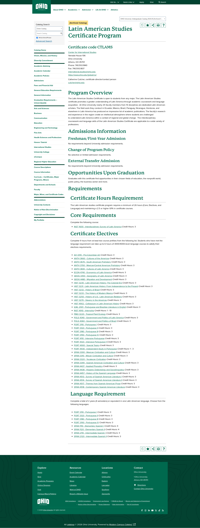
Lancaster (105, 485)
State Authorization (118, 504)
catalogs (70, 524)
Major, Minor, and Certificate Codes (48, 194)
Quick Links (128, 2)
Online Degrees (44, 485)
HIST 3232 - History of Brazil (87, 289)
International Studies (42, 147)
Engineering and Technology (45, 128)
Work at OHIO (75, 489)
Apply (141, 2)
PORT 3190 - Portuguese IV (86, 334)
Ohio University (48, 510)
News (72, 481)
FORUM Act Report (117, 501)
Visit (39, 489)
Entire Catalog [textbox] (41, 29)
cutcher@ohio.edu (76, 82)
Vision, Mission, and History (45, 55)
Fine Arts (38, 132)
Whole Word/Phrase (45, 38)
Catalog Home (40, 50)
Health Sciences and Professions (47, 137)
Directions (142, 485)
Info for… (113, 2)
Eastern (105, 481)
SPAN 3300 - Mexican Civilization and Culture (94, 352)
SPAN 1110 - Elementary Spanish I (89, 425)
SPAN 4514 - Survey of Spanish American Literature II (98, 380)
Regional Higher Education (45, 161)
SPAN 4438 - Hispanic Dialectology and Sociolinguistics (99, 369)
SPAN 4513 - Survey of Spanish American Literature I (98, 376)
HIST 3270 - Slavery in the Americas (90, 300)
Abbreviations (40, 200)
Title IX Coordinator (133, 504)
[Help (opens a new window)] (163, 25)
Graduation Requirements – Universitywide (45, 101)
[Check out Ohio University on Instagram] (145, 510)
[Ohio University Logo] (41, 9)
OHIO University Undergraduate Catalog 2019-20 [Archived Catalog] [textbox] (141, 19)
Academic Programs (46, 481)
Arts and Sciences (41, 108)
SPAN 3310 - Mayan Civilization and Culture (93, 355)
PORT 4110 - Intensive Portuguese (89, 338)
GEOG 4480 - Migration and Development (93, 279)
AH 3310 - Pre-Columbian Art (87, 254)
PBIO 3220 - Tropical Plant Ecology (90, 314)
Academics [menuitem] (72, 9)
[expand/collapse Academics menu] (79, 9)
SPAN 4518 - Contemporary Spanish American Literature (99, 387)
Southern (105, 489)
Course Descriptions (42, 167)
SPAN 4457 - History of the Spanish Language (95, 373)
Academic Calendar (42, 71)
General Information (42, 95)
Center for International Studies (82, 52)
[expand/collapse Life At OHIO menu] (107, 9)
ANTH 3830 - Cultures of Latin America (91, 268)
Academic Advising (42, 66)
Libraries (73, 485)
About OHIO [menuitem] (58, 9)
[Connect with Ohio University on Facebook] (142, 510)
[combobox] (143, 19)
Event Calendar (76, 472)
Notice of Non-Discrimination (46, 209)
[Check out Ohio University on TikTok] (159, 510)
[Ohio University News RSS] (162, 510)
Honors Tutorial (40, 142)
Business (38, 113)
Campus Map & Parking (47, 494)
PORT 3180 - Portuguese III (86, 331)
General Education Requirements (48, 90)
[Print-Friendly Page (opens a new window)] (158, 25)
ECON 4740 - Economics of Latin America (93, 272)
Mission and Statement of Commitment (138, 501)
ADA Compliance (70, 501)
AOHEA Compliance (84, 501)
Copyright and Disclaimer (44, 214)
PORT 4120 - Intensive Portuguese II (90, 341)
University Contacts (42, 204)
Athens (105, 472)
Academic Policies (41, 75)
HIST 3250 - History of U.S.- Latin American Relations (98, 296)
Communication (40, 118)
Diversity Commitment (43, 60)
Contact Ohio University (143, 488)
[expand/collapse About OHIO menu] (65, 9)
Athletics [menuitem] (114, 9)
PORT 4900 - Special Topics (86, 345)
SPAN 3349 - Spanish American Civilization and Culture (99, 362)
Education (38, 123)
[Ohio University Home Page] (43, 501)
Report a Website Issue (79, 494)
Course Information (42, 172)
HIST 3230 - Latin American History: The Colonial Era (98, 282)
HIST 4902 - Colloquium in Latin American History (96, 303)
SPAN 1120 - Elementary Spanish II (89, 429)
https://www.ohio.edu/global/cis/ (82, 74)
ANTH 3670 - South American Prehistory (92, 261)
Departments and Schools (45, 184)
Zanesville (106, 494)
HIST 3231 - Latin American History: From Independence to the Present (106, 286)
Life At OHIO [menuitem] (101, 9)
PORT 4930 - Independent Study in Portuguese (95, 348)
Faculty (37, 189)
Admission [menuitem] (86, 9)
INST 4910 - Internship (84, 310)
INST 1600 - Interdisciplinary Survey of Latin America (98, 226)
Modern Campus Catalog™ (121, 524)
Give (151, 2)
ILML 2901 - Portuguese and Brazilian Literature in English (100, 307)
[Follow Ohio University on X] (155, 510)
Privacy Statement (104, 504)
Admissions (39, 80)
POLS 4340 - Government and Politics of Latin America (99, 317)
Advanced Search (44, 41)
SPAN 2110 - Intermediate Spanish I (90, 432)
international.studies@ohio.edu (82, 71)
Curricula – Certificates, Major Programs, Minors (46, 178)
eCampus (38, 157)
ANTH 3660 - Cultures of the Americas (91, 258)
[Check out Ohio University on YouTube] (152, 510)
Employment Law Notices (101, 501)
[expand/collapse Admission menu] (92, 9)
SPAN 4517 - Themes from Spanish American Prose (97, 383)
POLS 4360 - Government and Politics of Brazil (95, 321)
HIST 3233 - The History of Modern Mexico (93, 293)
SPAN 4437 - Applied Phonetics (88, 366)
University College (41, 152)
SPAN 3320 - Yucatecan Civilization (90, 359)
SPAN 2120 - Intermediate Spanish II (90, 436)
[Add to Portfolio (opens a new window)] (147, 25)
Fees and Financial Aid (43, 85)
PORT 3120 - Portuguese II (86, 328)
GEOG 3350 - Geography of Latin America (93, 275)
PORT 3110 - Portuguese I (85, 324)
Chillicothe (106, 476)
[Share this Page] (153, 25)
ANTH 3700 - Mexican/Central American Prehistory (97, 265)
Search (163, 2)
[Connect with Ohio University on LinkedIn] (148, 510)
